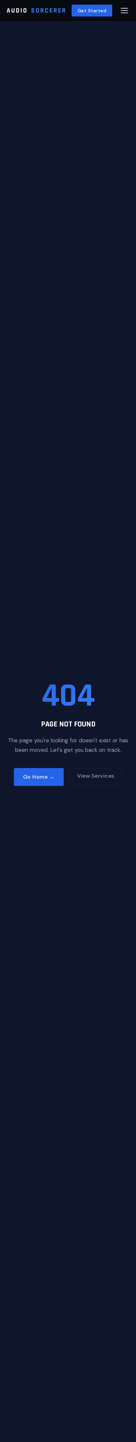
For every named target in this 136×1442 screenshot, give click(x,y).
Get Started (92, 11)
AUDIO (37, 10)
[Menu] (124, 11)
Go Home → (39, 776)
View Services (95, 775)
